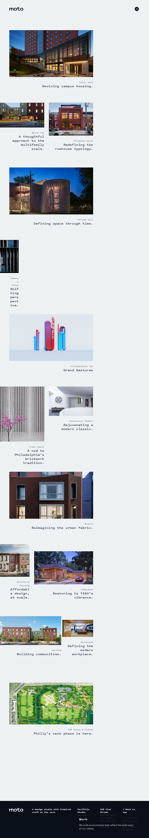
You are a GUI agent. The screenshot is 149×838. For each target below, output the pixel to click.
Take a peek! (91, 790)
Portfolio (83, 809)
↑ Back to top (129, 811)
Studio (81, 812)
